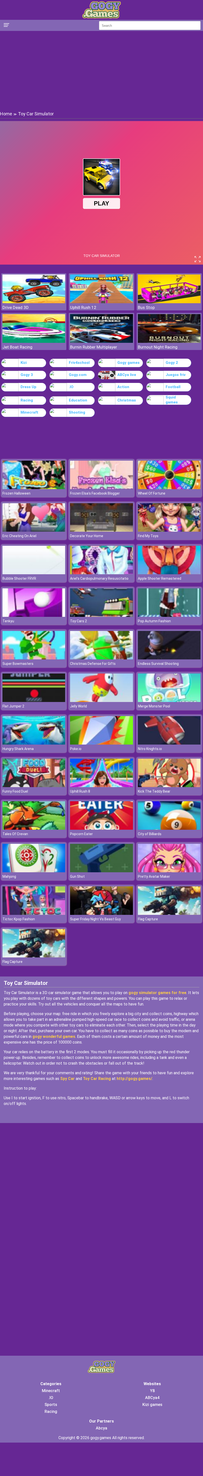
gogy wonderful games (53, 1036)
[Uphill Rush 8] (101, 785)
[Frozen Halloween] (33, 487)
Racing (27, 400)
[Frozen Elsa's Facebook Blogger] (101, 487)
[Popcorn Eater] (101, 828)
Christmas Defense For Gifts (93, 664)
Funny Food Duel (15, 791)
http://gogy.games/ (134, 1078)
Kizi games (152, 1404)
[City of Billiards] (169, 828)
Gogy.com (78, 375)
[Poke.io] (101, 743)
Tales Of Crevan (15, 834)
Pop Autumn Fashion (154, 621)
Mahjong (9, 876)
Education (78, 400)
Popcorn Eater (81, 834)
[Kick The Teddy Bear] (169, 785)
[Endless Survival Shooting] (169, 658)
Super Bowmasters (17, 664)
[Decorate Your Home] (101, 530)
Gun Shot (77, 876)
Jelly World (78, 706)
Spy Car (67, 1078)
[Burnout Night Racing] (169, 341)
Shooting (77, 412)
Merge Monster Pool (154, 706)
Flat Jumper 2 (13, 706)
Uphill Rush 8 (80, 791)
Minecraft (29, 412)
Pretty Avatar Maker (154, 876)
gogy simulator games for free (157, 992)
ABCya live (126, 375)
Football (173, 387)
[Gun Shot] (101, 871)
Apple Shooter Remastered (159, 578)
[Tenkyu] (33, 615)
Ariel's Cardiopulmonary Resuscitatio (99, 578)
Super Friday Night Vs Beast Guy (95, 919)
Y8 (152, 1390)
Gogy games (128, 362)
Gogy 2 (172, 362)
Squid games (172, 399)
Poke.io (75, 749)
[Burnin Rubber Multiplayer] (101, 341)
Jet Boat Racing (17, 347)
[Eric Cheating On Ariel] (33, 530)
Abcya (101, 1428)
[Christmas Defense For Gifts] (101, 658)
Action (123, 387)
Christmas (126, 400)
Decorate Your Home (86, 536)
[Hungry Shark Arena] (33, 743)
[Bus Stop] (169, 302)
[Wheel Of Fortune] (169, 487)
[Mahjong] (33, 871)
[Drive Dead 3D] (33, 302)
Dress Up (28, 387)
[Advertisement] (101, 70)
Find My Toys (148, 536)
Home (6, 113)
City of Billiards (149, 834)
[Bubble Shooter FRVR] (33, 573)
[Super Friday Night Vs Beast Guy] (101, 913)
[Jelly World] (101, 700)
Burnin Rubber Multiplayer (93, 347)
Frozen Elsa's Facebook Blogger (95, 493)
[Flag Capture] (169, 913)
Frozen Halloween (16, 493)
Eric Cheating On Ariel (19, 536)
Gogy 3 (27, 375)
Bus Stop (146, 307)
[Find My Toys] (169, 530)
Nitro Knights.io (150, 749)
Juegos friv (176, 375)
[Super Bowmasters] (33, 658)
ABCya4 (152, 1397)
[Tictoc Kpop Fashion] (33, 913)
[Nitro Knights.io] (169, 743)
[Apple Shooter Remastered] (169, 573)
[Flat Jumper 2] (33, 700)
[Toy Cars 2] (101, 615)
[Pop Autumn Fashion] (169, 615)
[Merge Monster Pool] (169, 700)
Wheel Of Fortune (151, 493)
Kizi (24, 362)
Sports (51, 1404)
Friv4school (79, 362)
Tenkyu (8, 621)
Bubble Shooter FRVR (19, 578)
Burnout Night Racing (158, 347)
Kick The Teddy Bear (154, 791)
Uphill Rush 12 (83, 307)
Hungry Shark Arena (18, 749)
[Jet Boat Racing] (33, 341)
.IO (71, 387)
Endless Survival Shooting (158, 664)
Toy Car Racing (97, 1078)
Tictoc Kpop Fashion (18, 919)
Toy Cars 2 (78, 621)
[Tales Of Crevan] (33, 828)
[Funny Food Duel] (33, 785)
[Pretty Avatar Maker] (169, 871)
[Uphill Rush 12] (101, 302)
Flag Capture (148, 919)
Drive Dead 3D (15, 307)
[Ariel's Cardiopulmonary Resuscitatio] (101, 573)
